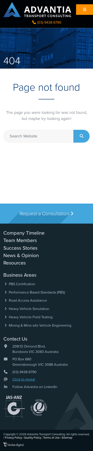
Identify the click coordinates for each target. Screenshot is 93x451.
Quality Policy (32, 438)
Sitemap (67, 438)
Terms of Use (51, 438)
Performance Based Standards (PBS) (36, 292)
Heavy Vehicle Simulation (28, 309)
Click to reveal (23, 379)
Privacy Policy (13, 438)
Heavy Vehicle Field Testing (30, 317)
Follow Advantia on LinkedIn (34, 387)
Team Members (20, 240)
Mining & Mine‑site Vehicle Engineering (39, 325)
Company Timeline (23, 233)
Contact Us (15, 339)
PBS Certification (21, 284)
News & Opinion (21, 255)
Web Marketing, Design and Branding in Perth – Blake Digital (13, 444)
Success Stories (20, 248)
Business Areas (19, 275)
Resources (14, 263)
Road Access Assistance (27, 300)
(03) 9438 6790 (48, 22)
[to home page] (37, 9)
